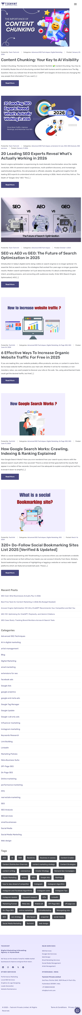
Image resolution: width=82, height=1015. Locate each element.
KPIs (44, 897)
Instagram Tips (61, 891)
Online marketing (8, 779)
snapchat (45, 917)
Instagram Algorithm (56, 884)
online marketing (26, 910)
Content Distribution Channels (15, 864)
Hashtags (59, 877)
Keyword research (30, 897)
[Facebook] (13, 967)
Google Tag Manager (10, 704)
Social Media (6, 828)
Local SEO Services (8, 980)
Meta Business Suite (10, 760)
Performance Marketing (9, 977)
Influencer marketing (10, 723)
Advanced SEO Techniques (41, 52)
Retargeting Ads (63, 910)
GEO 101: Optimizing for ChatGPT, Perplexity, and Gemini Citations (28, 614)
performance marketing (12, 785)
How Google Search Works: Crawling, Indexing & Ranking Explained (35, 451)
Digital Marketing (56, 52)
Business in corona (48, 858)
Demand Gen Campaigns (64, 871)
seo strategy (16, 917)
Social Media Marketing (11, 834)
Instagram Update (10, 897)
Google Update (8, 710)
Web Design (46, 957)
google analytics (8, 692)
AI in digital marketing (11, 642)
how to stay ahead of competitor (16, 884)
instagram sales (43, 891)
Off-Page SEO (7, 766)
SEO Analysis (72, 146)
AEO (4, 858)
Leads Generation (7, 986)
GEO (33, 877)
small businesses (8, 822)
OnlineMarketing (44, 910)
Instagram (38, 884)
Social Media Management (51, 963)
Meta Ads (26, 904)
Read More (10, 83)
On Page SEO (63, 345)
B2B (20, 858)
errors (24, 877)
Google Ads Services (49, 954)
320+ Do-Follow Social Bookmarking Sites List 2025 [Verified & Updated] (39, 547)
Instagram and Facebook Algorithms (17, 891)
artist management (9, 648)
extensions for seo (57, 146)
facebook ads (7, 679)
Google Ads (6, 686)
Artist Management (49, 966)
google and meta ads (10, 698)
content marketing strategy (44, 864)
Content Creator (67, 858)
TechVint (12, 345)
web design (43, 923)
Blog (3, 655)
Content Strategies (68, 864)
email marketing (8, 667)
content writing (9, 871)
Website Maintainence (9, 989)
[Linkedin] (3, 967)
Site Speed (31, 917)
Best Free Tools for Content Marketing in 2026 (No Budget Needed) (28, 602)
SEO (65, 146)
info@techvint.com (48, 990)
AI (12, 858)
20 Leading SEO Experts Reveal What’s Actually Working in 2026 (36, 155)
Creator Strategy (42, 871)
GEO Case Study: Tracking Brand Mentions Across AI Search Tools (28, 620)
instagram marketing (10, 729)
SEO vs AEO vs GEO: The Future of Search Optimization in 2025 (39, 255)
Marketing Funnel (10, 904)
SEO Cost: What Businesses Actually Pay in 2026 (21, 596)
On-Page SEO (8, 910)
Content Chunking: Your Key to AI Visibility (40, 60)
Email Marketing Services (51, 960)
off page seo (70, 904)
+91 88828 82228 (48, 987)
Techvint (30, 923)
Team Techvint (14, 52)
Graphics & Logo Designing (10, 983)
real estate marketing (10, 797)
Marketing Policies (9, 754)
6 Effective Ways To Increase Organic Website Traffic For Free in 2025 (35, 355)
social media (59, 917)
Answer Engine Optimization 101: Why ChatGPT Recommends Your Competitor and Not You (38, 608)
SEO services (7, 816)
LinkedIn (5, 748)
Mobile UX (39, 904)
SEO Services (47, 951)
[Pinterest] (23, 967)
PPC (3, 791)
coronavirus (25, 871)
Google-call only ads (10, 717)
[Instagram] (8, 967)
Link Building (7, 741)
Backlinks (31, 858)
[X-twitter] (18, 967)
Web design (6, 841)
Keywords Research (10, 735)
